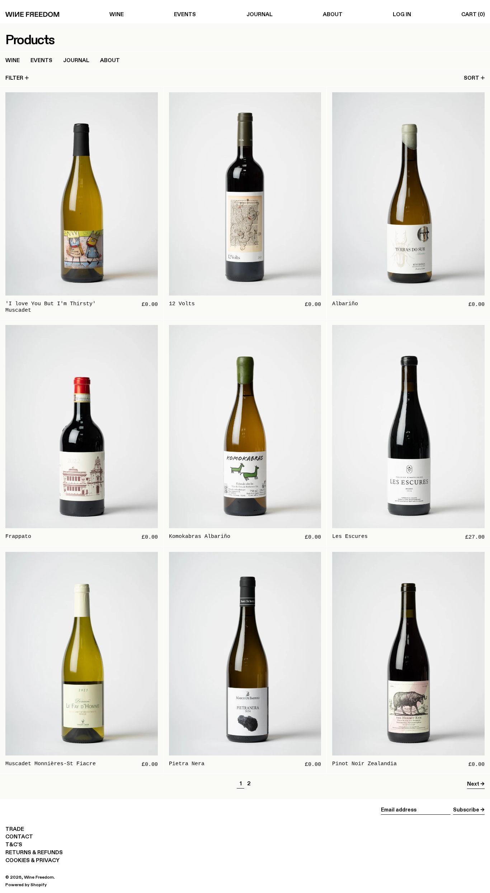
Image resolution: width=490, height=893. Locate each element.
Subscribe (466, 809)
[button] (473, 14)
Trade (14, 828)
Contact (19, 836)
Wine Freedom (39, 877)
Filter (14, 77)
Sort (471, 77)
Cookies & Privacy (32, 860)
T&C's (13, 844)
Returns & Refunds (34, 852)
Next (473, 783)
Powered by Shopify (26, 884)
